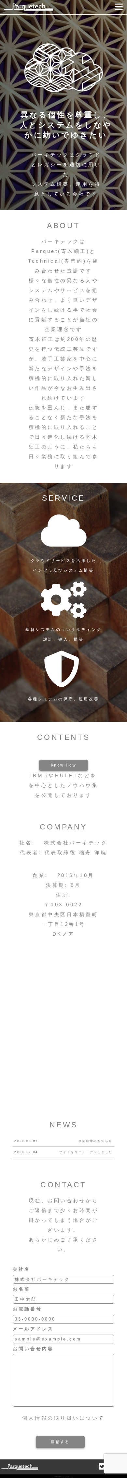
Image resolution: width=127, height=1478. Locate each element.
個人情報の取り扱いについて (63, 1418)
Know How (63, 765)
